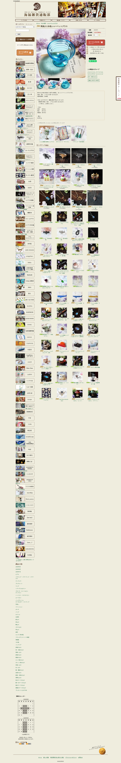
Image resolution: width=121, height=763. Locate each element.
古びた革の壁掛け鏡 (48, 304)
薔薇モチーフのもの (21, 687)
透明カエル (79, 286)
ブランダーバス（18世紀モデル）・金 (63, 319)
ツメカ (17, 427)
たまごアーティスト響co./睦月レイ (24, 408)
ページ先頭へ (102, 752)
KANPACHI (19, 315)
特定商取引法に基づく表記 (97, 53)
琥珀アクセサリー (20, 122)
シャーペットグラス (52, 23)
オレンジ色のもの (20, 662)
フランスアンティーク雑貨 (22, 637)
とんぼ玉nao (19, 439)
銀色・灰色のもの (20, 675)
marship (17, 495)
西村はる (18, 483)
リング (17, 586)
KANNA (18, 309)
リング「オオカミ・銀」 (81, 165)
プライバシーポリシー (71, 757)
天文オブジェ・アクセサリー (23, 159)
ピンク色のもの (20, 660)
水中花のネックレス (49, 207)
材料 (17, 632)
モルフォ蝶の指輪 (95, 367)
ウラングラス (19, 103)
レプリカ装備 (19, 203)
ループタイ (18, 597)
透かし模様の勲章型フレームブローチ (78, 239)
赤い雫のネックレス (65, 207)
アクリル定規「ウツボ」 (95, 304)
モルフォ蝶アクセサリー (22, 128)
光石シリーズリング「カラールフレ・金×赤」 (95, 185)
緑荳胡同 (18, 539)
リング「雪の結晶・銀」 (63, 239)
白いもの (18, 667)
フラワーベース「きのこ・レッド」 (78, 400)
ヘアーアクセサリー (21, 588)
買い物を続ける (97, 51)
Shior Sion (18, 371)
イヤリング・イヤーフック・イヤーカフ (25, 577)
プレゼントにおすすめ (21, 690)
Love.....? (18, 545)
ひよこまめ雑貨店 (20, 489)
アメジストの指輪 (47, 222)
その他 (17, 642)
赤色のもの (18, 647)
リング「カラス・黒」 (48, 164)
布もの (17, 622)
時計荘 (17, 433)
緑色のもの (18, 655)
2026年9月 (18, 566)
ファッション (19, 607)
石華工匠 (18, 396)
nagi (16, 452)
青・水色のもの (20, 650)
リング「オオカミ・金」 (65, 165)
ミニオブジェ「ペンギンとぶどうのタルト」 (63, 186)
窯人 (17, 296)
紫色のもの (18, 657)
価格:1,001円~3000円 (93, 80)
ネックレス (18, 581)
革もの (17, 629)
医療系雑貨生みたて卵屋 (22, 271)
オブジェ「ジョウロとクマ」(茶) (48, 352)
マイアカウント (24, 24)
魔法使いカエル (79, 254)
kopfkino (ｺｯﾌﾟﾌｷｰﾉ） (21, 358)
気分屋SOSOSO (20, 321)
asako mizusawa (19, 253)
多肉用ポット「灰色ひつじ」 (48, 335)
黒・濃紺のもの (20, 670)
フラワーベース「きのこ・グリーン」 (93, 400)
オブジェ (18, 614)
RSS (21, 744)
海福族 (17, 639)
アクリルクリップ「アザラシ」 (95, 352)
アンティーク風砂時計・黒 (95, 383)
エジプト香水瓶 (20, 228)
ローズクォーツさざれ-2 (79, 271)
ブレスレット (19, 583)
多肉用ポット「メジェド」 (63, 383)
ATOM (28, 744)
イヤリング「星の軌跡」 (79, 141)
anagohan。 (18, 259)
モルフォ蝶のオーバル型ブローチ (47, 271)
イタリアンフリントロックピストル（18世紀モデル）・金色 (77, 224)
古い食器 (18, 78)
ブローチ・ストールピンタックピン (22, 591)
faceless (17, 551)
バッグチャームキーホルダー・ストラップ (22, 601)
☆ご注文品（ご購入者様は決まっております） (25, 560)
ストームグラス (20, 221)
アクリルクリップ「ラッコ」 (79, 352)
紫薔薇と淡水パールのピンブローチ (47, 287)
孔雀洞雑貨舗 (19, 334)
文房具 (17, 190)
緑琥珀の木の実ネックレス (63, 287)
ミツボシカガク (20, 508)
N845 (17, 290)
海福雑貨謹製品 (20, 66)
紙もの (17, 619)
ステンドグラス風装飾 (21, 209)
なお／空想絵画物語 (21, 446)
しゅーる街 (18, 390)
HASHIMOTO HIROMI (21, 470)
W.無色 (17, 558)
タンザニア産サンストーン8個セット (47, 368)
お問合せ (79, 20)
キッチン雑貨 (19, 178)
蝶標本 (17, 215)
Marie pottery (19, 502)
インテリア (18, 644)
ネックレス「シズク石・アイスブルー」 (94, 223)
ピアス (17, 574)
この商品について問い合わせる (97, 47)
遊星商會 (18, 526)
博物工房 (18, 464)
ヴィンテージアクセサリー (22, 109)
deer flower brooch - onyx (64, 400)
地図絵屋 (18, 414)
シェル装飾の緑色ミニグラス (46, 141)
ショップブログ (60, 20)
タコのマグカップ (63, 366)
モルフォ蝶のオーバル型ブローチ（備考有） (77, 336)
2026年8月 (18, 569)
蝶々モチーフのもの (21, 682)
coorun (17, 340)
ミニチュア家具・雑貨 (21, 234)
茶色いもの (18, 665)
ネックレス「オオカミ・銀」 (97, 207)
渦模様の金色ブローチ (81, 207)
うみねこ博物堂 (20, 284)
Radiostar (18, 533)
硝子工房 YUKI (19, 302)
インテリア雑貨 (20, 165)
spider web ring (80, 185)
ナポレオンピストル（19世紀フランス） (78, 367)
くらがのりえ (19, 346)
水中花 (17, 246)
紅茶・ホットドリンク (21, 85)
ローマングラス (20, 153)
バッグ (17, 612)
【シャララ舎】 (20, 383)
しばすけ (18, 377)
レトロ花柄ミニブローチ (64, 336)
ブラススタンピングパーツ (22, 240)
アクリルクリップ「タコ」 (64, 352)
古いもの (18, 91)
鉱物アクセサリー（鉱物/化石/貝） (24, 116)
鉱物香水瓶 (18, 147)
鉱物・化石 (18, 72)
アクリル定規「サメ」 (79, 304)
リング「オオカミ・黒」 (97, 165)
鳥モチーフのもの (20, 680)
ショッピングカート (97, 20)
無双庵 (17, 514)
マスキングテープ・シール (22, 197)
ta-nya (17, 402)
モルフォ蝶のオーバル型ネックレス (78, 320)
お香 (17, 184)
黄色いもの (18, 652)
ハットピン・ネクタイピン (22, 595)
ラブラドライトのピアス (63, 223)
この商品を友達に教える (97, 49)
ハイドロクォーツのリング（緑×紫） (63, 255)
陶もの (17, 624)
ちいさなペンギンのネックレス (48, 255)
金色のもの (18, 672)
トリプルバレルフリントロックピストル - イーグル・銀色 (62, 272)
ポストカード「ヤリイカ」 (63, 141)
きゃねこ (18, 327)
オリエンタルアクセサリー (22, 134)
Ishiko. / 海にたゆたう (21, 265)
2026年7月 (18, 571)
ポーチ (17, 609)
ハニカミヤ (18, 477)
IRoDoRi (18, 278)
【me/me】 (18, 520)
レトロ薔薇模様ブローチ (95, 255)
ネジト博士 (18, 458)
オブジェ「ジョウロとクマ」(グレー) (94, 336)
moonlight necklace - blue (94, 271)
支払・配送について (42, 20)
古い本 (17, 97)
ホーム (24, 20)
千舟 (17, 421)
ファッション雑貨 (20, 172)
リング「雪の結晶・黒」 (48, 239)
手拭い (17, 604)
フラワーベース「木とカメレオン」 (46, 320)
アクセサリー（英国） (21, 141)
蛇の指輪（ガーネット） (79, 383)
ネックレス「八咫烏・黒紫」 (94, 239)
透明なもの (18, 677)
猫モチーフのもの (20, 685)
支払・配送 (46, 757)
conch (17, 365)
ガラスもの (18, 627)
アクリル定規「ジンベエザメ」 (64, 304)
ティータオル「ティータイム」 (48, 399)
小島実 (17, 352)
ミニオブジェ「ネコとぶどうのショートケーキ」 (46, 186)
